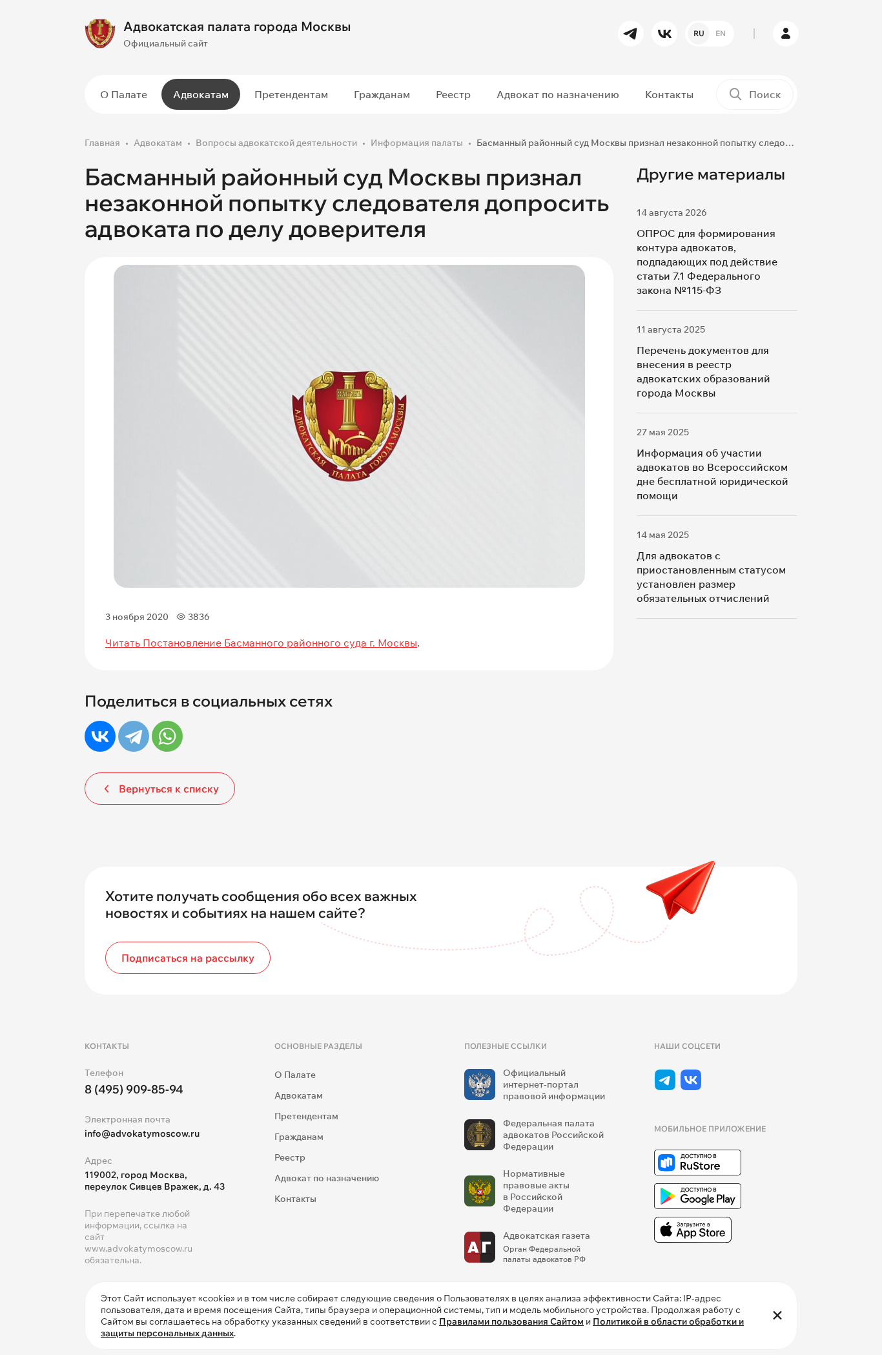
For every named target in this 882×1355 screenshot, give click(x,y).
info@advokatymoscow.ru (142, 1133)
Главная (102, 143)
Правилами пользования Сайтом (511, 1321)
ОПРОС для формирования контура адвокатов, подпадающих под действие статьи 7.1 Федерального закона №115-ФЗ (707, 261)
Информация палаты (417, 143)
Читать (124, 642)
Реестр (453, 94)
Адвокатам (201, 94)
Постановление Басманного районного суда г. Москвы (280, 642)
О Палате (123, 94)
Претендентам (291, 94)
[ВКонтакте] (100, 736)
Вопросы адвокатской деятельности (276, 143)
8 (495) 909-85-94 (134, 1089)
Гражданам (382, 94)
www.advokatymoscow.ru (138, 1248)
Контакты (669, 94)
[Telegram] (133, 736)
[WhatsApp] (167, 736)
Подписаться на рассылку (187, 957)
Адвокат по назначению (558, 94)
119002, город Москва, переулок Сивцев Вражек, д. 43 (155, 1180)
